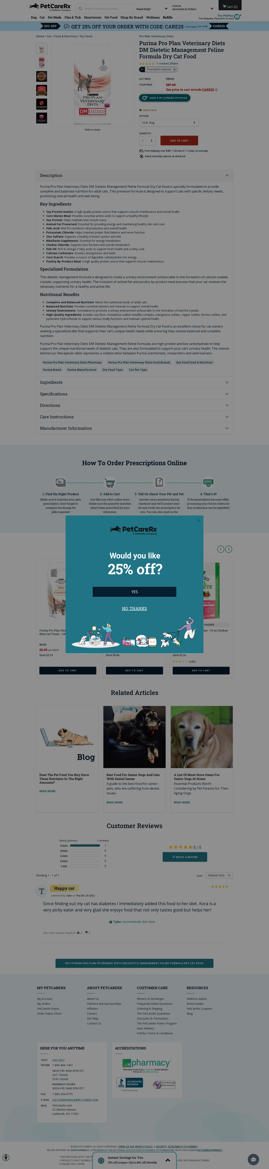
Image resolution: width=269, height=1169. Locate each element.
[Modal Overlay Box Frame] (134, 584)
